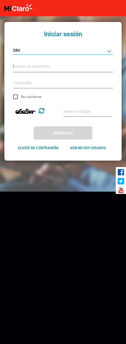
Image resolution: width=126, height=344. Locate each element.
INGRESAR (63, 133)
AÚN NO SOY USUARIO (88, 148)
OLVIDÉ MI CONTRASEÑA (38, 148)
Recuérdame (31, 96)
